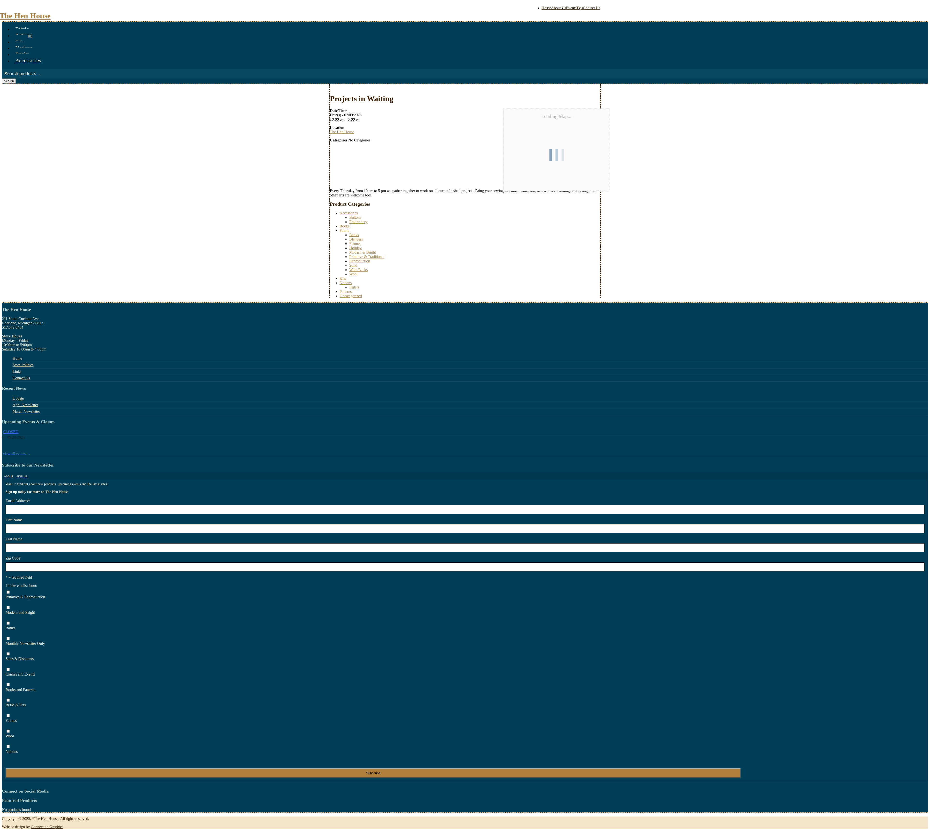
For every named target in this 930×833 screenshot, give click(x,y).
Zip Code (13, 558)
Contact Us (591, 8)
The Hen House (342, 132)
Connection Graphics (47, 827)
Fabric (344, 230)
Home (546, 8)
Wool (353, 274)
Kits (343, 278)
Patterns (346, 291)
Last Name (14, 539)
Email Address (18, 501)
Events (571, 8)
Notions (346, 283)
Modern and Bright (20, 612)
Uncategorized (351, 296)
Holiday (355, 248)
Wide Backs (358, 270)
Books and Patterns (20, 690)
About (8, 476)
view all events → (17, 454)
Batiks (354, 235)
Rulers (354, 287)
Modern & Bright (362, 252)
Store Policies (23, 365)
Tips (579, 8)
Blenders (356, 239)
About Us (558, 8)
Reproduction (359, 261)
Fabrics (11, 720)
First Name (14, 520)
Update (18, 398)
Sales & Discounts (20, 659)
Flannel (355, 243)
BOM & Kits (16, 705)
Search (9, 81)
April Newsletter (25, 405)
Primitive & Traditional (366, 257)
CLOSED (10, 432)
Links (17, 371)
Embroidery (358, 222)
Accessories (28, 60)
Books (344, 226)
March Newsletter (26, 411)
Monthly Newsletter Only (25, 643)
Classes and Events (20, 674)
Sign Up (21, 476)
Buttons (355, 217)
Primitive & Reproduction (25, 597)
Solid (353, 265)
